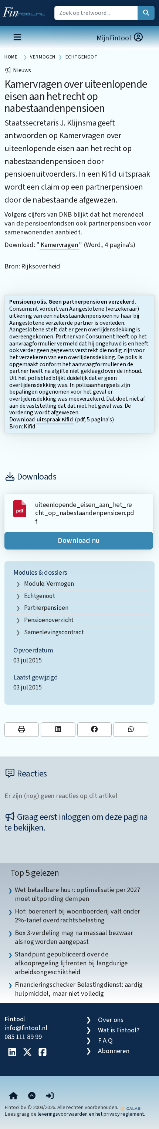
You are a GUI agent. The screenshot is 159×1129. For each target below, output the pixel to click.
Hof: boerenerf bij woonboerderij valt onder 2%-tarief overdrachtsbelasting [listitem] (77, 915)
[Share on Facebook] (94, 729)
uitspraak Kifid (55, 419)
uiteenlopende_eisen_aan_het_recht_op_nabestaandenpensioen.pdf (84, 513)
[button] (49, 1096)
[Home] (13, 1096)
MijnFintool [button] (115, 38)
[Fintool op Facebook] (42, 1052)
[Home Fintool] (25, 10)
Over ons (111, 1020)
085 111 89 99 (23, 1037)
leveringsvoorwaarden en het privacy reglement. (91, 1114)
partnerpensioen (46, 607)
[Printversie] (21, 729)
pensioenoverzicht (49, 620)
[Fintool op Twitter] (27, 1052)
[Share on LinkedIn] (58, 729)
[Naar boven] (31, 1096)
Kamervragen (59, 245)
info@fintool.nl (25, 1028)
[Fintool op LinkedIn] (12, 1052)
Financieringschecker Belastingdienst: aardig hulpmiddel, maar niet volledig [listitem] (79, 989)
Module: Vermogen (49, 583)
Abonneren (113, 1051)
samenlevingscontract (54, 632)
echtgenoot (39, 596)
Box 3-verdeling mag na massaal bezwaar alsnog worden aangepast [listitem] (74, 937)
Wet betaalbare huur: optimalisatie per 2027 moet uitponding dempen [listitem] (77, 894)
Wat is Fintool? (118, 1030)
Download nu (79, 540)
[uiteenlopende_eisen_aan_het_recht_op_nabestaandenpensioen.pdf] (19, 508)
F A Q (105, 1040)
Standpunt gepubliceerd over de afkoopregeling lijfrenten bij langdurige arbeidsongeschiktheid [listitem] (71, 963)
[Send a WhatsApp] (131, 729)
